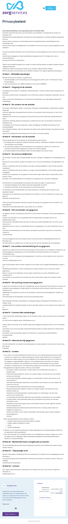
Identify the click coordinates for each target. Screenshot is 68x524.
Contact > (40, 483)
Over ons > (6, 504)
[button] (43, 8)
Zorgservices (12, 486)
